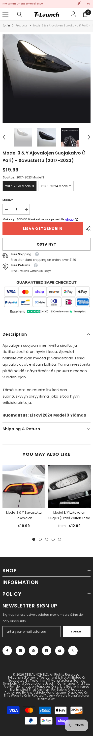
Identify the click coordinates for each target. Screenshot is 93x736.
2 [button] (40, 539)
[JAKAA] (87, 229)
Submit (76, 631)
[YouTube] (59, 650)
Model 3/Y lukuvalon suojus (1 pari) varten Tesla (69, 515)
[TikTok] (46, 650)
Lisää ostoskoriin (42, 228)
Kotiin (6, 25)
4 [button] (53, 539)
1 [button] (33, 539)
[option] (46, 78)
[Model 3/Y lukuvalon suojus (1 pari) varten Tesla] (69, 486)
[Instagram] (20, 650)
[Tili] (73, 14)
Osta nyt (47, 244)
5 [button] (59, 539)
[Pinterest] (33, 650)
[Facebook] (7, 650)
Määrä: (7, 200)
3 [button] (46, 539)
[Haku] (20, 14)
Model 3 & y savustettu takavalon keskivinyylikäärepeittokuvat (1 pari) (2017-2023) (23, 515)
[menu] (5, 14)
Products (22, 25)
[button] (4, 137)
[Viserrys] (73, 650)
